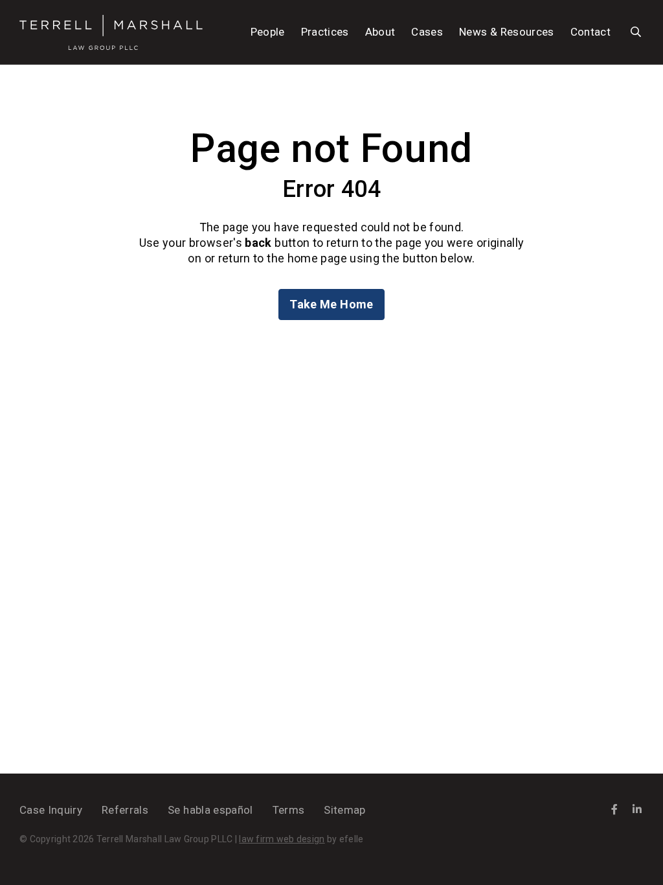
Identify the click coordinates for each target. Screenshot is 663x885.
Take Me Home (331, 304)
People (268, 31)
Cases (427, 31)
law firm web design (281, 839)
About (380, 31)
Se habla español (210, 809)
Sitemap (344, 809)
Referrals (125, 809)
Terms (289, 809)
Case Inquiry (50, 809)
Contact (590, 31)
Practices (325, 31)
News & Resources (506, 31)
